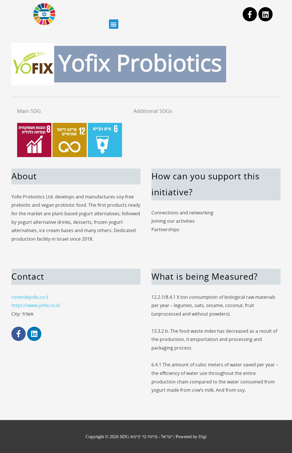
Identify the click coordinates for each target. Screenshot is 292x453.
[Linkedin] (265, 14)
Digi (202, 436)
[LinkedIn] (34, 334)
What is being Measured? (204, 277)
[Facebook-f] (250, 14)
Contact (27, 277)
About (24, 176)
